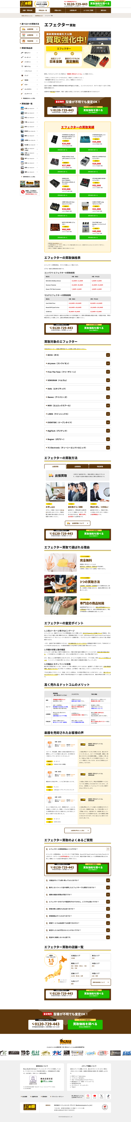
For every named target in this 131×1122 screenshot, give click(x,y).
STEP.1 (49, 504)
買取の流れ (58, 10)
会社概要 (24, 1096)
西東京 (76, 966)
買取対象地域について (99, 982)
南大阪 (77, 976)
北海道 (73, 958)
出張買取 (30, 29)
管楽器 (26, 80)
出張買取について (78, 523)
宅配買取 (30, 41)
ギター (26, 84)
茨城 (76, 968)
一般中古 (96, 139)
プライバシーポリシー (58, 1096)
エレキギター (28, 89)
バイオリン (28, 62)
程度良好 (66, 162)
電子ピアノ (28, 53)
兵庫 (82, 976)
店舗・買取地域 (27, 10)
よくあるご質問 (88, 10)
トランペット (28, 71)
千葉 (85, 966)
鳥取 (96, 976)
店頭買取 (30, 35)
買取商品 (49, 761)
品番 (49, 764)
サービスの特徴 (85, 556)
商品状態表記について (57, 243)
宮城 (93, 958)
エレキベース (28, 93)
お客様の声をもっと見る (77, 830)
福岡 (72, 984)
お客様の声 (73, 10)
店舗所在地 (35, 1096)
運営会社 (103, 10)
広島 (93, 976)
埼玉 (72, 968)
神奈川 (81, 966)
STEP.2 (71, 504)
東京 (72, 966)
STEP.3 (93, 504)
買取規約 (44, 1096)
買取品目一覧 (43, 10)
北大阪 (73, 976)
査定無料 (60, 101)
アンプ (26, 75)
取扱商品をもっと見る (29, 98)
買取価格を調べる (62, 150)
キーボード (28, 57)
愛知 (93, 966)
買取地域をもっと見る (29, 177)
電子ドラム (28, 66)
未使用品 (66, 141)
